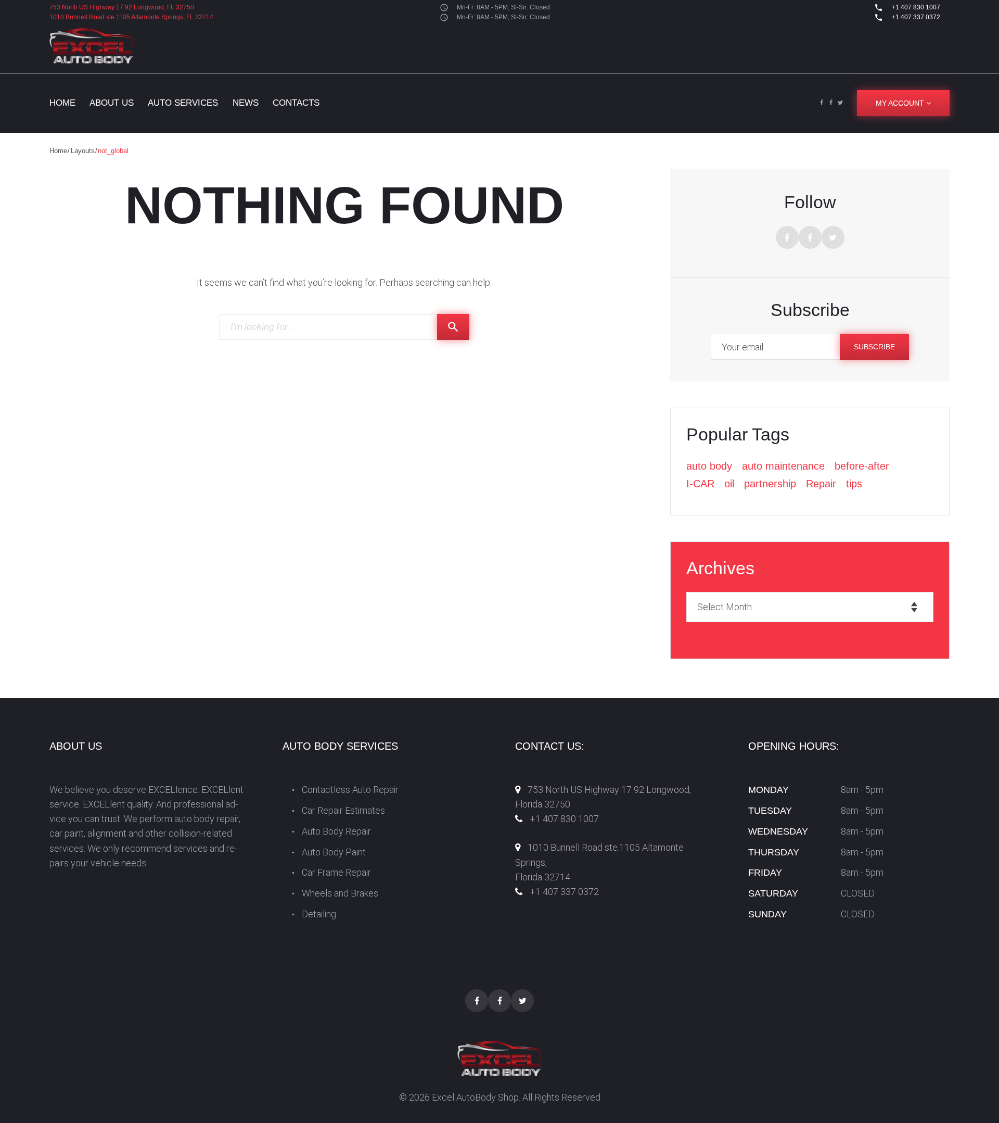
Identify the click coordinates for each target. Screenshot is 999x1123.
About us (111, 103)
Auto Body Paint (334, 852)
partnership (770, 483)
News (246, 103)
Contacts (296, 103)
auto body (709, 466)
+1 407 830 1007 (915, 7)
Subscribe (874, 347)
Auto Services (183, 103)
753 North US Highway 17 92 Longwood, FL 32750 (121, 7)
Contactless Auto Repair (350, 789)
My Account (901, 103)
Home (62, 103)
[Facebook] (821, 103)
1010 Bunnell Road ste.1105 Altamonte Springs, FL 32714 (131, 17)
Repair (821, 483)
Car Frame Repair (336, 872)
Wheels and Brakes (340, 893)
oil (729, 483)
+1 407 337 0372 (915, 17)
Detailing (319, 914)
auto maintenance (783, 466)
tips (854, 483)
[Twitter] (840, 103)
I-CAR (700, 483)
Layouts (83, 151)
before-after (862, 466)
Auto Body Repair (336, 831)
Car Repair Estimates (343, 810)
